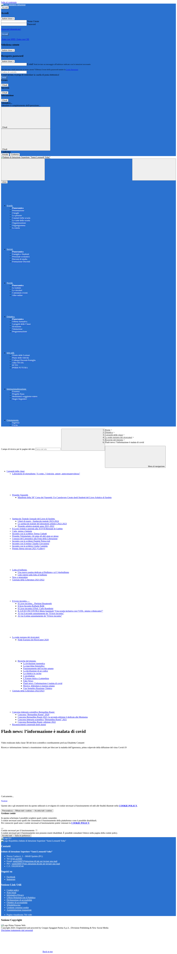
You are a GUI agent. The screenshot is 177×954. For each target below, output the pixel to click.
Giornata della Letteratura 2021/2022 (28, 580)
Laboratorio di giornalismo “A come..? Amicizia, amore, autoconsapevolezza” (46, 474)
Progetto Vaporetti (20, 495)
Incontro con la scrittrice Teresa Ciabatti (29, 533)
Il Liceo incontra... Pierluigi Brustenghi (35, 603)
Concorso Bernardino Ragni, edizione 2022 (37, 722)
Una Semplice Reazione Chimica (37, 688)
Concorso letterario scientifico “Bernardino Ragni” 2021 (42, 719)
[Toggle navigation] (23, 170)
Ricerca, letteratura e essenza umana (39, 686)
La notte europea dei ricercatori (118, 437)
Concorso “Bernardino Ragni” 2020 (33, 714)
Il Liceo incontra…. (21, 601)
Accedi (5, 7)
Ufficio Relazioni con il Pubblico (21, 897)
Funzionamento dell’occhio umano (38, 668)
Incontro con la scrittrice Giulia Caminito (30, 546)
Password (31, 24)
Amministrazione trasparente (19, 910)
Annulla (5, 155)
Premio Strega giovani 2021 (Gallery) (28, 548)
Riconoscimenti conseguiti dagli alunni (29, 724)
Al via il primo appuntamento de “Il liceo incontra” (40, 616)
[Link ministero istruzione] (13, 5)
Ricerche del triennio (114, 440)
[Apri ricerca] (154, 170)
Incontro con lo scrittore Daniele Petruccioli (31, 541)
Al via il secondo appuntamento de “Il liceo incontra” (41, 613)
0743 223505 (16, 859)
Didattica (109, 432)
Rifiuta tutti (23, 811)
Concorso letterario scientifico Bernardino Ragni (33, 712)
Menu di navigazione (156, 466)
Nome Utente (33, 21)
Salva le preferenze (22, 836)
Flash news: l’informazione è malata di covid (42, 683)
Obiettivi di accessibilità (17, 902)
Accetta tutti (43, 811)
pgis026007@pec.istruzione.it (36, 864)
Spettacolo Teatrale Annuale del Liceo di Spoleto (33, 519)
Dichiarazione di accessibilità (19, 900)
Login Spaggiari (72, 70)
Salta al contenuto (9, 2)
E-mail (30, 64)
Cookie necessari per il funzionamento (18, 830)
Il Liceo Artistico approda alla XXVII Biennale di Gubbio (37, 528)
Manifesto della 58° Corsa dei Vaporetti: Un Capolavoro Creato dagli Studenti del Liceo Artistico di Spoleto (65, 497)
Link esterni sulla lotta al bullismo (32, 575)
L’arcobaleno (29, 676)
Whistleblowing (13, 905)
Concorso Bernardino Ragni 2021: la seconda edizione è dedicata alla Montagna (53, 717)
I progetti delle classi (114, 435)
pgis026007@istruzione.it (35, 861)
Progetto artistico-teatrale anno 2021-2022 (36, 526)
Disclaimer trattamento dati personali (17, 930)
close (4, 182)
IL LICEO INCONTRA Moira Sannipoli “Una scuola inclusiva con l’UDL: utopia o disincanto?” (60, 611)
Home (107, 430)
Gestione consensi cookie (18, 907)
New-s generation (20, 577)
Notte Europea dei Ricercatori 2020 (33, 640)
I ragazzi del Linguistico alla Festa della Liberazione (35, 538)
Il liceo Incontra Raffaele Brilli (31, 606)
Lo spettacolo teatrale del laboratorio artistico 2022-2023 (42, 524)
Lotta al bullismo (19, 570)
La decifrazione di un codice (35, 671)
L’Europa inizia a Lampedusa (36, 678)
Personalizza (7, 811)
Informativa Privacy (15, 895)
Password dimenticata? (11, 29)
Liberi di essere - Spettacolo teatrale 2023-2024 (38, 521)
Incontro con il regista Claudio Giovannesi (30, 543)
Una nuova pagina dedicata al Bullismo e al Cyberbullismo (43, 572)
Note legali (11, 892)
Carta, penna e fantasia (22, 531)
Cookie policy (13, 890)
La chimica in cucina (32, 673)
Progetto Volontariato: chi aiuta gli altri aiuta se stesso (35, 536)
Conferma (15, 155)
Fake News (28, 681)
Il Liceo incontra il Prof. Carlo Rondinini (35, 608)
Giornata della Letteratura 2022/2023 (28, 691)
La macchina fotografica (33, 666)
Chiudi (4, 85)
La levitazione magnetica (34, 663)
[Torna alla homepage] (88, 157)
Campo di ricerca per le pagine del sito (18, 449)
